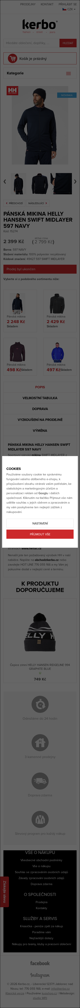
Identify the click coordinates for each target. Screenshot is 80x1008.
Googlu (43, 493)
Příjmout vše (40, 534)
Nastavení (40, 523)
